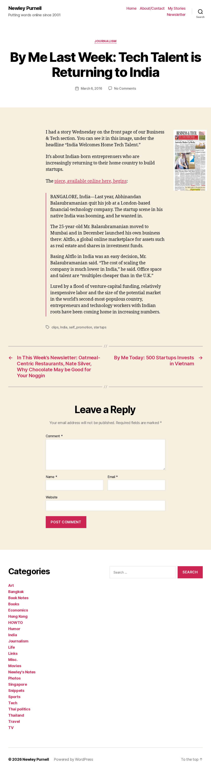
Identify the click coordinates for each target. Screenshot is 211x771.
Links (13, 653)
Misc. (13, 659)
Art (11, 585)
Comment (54, 436)
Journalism (105, 41)
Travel (14, 721)
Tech (12, 703)
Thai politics (19, 709)
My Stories (177, 8)
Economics (18, 610)
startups (100, 327)
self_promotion (80, 327)
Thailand (16, 715)
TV (10, 727)
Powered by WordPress (73, 759)
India (63, 327)
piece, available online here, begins (90, 181)
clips (55, 327)
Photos (14, 678)
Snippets (16, 690)
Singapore (17, 684)
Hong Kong (18, 616)
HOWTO (15, 622)
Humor (14, 629)
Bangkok (16, 591)
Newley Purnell (24, 8)
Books (13, 604)
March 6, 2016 (91, 88)
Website (51, 497)
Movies (14, 666)
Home (131, 8)
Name (51, 477)
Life (11, 647)
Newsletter (176, 14)
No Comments (125, 88)
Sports (14, 697)
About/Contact (152, 8)
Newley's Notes (21, 672)
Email (113, 477)
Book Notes (18, 598)
